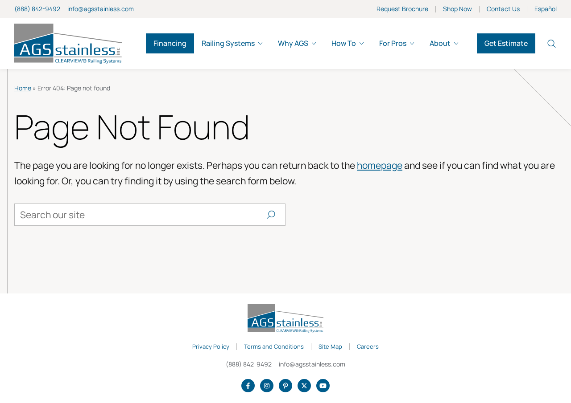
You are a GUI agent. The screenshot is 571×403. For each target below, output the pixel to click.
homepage (379, 165)
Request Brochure (402, 9)
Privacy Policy (210, 346)
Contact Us (503, 9)
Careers (368, 346)
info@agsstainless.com (100, 8)
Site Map (330, 346)
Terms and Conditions (274, 346)
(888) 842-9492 (37, 8)
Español (545, 9)
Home (22, 88)
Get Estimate (506, 43)
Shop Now (457, 9)
